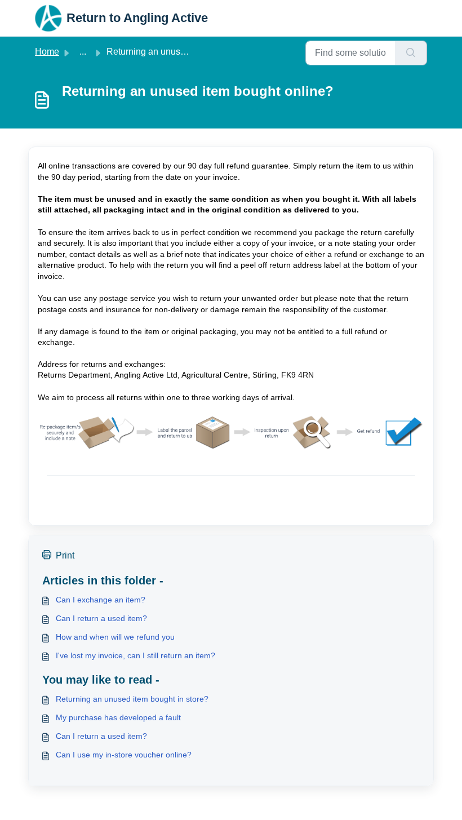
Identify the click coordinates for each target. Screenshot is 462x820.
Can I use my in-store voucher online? (124, 754)
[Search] (411, 53)
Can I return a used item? (101, 618)
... (82, 51)
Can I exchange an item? (100, 599)
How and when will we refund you (115, 636)
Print (65, 555)
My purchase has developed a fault (118, 717)
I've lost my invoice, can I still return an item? (135, 655)
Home (47, 51)
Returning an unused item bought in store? (132, 698)
